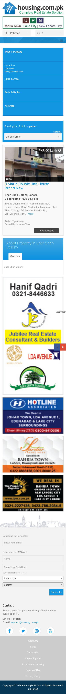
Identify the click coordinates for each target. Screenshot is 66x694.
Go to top (33, 689)
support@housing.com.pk (25, 622)
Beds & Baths (12, 92)
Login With (61, 312)
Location (14, 68)
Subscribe (56, 592)
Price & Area (12, 78)
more (31, 213)
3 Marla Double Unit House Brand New (27, 186)
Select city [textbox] (10, 578)
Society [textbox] (8, 585)
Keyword (9, 105)
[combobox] (33, 578)
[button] (16, 33)
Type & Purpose (14, 51)
